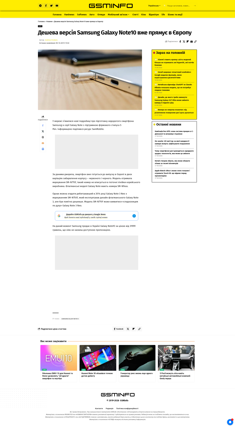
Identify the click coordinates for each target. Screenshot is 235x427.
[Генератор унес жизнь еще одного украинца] (137, 358)
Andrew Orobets (51, 40)
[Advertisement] (96, 152)
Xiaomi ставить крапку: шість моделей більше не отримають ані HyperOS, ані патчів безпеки (174, 62)
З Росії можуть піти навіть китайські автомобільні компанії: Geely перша (175, 376)
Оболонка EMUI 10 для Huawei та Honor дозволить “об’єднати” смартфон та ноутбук (57, 376)
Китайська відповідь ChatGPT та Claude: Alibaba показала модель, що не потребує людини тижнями (173, 87)
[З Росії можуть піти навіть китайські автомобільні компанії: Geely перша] (176, 358)
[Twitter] (51, 5)
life (40, 26)
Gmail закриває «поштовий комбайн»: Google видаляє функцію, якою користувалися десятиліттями (173, 75)
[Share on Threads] (43, 137)
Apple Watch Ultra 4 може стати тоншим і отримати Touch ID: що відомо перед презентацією (172, 173)
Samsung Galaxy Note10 (70, 318)
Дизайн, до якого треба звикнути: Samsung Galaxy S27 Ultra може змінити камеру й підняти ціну (172, 100)
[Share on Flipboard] (187, 42)
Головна (41, 21)
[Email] (191, 42)
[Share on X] (184, 42)
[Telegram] (40, 5)
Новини (49, 21)
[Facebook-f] (45, 5)
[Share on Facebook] (180, 42)
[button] (195, 42)
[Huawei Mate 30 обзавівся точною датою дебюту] (98, 358)
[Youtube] (56, 5)
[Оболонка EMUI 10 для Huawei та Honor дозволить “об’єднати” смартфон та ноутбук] (58, 358)
